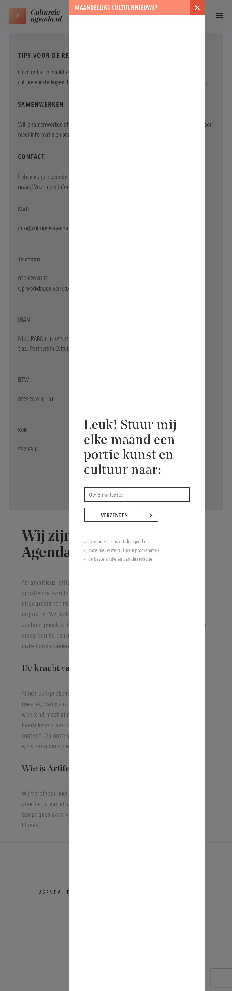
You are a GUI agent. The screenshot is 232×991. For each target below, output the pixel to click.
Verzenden (122, 515)
